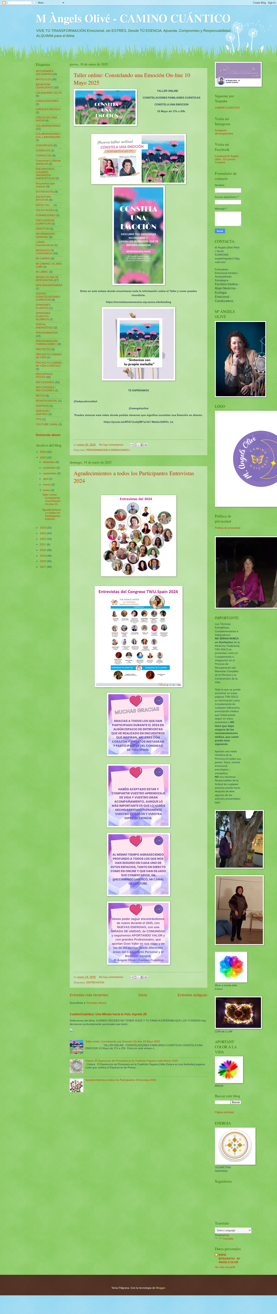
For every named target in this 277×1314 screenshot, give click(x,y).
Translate (227, 1238)
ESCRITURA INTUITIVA (43, 198)
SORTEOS (42, 406)
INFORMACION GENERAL (45, 235)
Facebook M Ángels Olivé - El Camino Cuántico (227, 159)
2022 (43, 539)
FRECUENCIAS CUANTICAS (45, 222)
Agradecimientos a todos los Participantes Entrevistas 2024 (120, 1080)
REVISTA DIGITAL (46, 400)
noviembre (50, 467)
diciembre (49, 462)
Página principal (224, 1112)
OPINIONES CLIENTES (43, 306)
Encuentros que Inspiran (45, 185)
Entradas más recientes (89, 995)
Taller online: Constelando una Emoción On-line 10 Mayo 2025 (122, 1041)
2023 (43, 533)
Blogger (160, 1287)
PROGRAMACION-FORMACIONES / (108, 450)
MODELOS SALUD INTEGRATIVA (47, 279)
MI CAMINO (43, 258)
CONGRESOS (44, 145)
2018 (43, 561)
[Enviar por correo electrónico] (131, 445)
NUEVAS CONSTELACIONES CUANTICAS (48, 296)
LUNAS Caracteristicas (45, 244)
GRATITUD (42, 228)
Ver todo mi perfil (225, 1267)
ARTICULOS (43, 79)
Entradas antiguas (192, 995)
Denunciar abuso (48, 435)
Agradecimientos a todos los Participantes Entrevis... (51, 514)
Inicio (143, 995)
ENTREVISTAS (95, 982)
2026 (43, 452)
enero (47, 490)
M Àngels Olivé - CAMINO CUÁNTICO (133, 18)
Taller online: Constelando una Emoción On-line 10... (51, 499)
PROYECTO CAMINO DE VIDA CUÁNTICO (49, 364)
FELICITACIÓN (45, 210)
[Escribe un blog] (135, 445)
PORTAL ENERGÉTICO (44, 326)
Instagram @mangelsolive (224, 132)
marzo (47, 484)
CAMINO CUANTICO (227, 107)
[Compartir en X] (138, 445)
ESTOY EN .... (44, 205)
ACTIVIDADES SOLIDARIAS (44, 73)
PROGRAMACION (47, 332)
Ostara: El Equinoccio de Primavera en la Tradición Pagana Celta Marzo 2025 (131, 1060)
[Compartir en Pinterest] (146, 445)
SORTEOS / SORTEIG (43, 413)
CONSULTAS (43, 155)
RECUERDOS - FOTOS (45, 376)
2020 (43, 550)
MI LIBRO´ (42, 271)
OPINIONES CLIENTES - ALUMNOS (43, 316)
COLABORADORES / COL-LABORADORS (48, 136)
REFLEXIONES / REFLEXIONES (46, 389)
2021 (43, 544)
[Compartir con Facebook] (142, 445)
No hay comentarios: (112, 444)
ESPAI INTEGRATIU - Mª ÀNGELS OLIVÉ (229, 1258)
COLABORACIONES (48, 125)
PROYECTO (43, 349)
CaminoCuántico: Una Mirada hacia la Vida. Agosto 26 (108, 1014)
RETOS (40, 395)
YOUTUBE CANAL (47, 424)
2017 (43, 566)
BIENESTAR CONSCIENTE (44, 86)
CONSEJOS (43, 150)
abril (46, 478)
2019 (43, 555)
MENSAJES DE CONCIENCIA (45, 252)
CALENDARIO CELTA (49, 92)
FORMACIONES (45, 215)
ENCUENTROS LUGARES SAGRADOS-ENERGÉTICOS (45, 174)
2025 (43, 457)
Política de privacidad (227, 527)
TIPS (39, 419)
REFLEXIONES (45, 382)
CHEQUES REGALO (48, 109)
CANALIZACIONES (47, 101)
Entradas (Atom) (96, 1002)
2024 (43, 527)
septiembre (50, 473)
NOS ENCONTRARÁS (49, 285)
